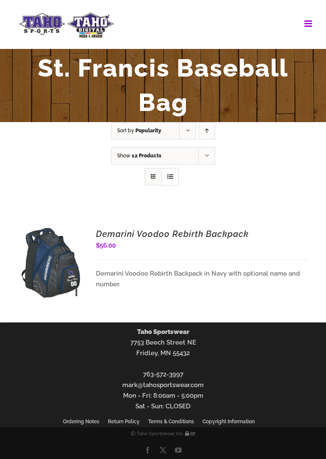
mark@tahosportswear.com (163, 385)
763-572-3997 (163, 374)
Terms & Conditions (171, 422)
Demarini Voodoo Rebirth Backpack (172, 234)
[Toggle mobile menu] (308, 23)
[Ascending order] (207, 131)
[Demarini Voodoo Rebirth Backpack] (50, 233)
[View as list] (170, 176)
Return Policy (124, 422)
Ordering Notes (81, 422)
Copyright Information (228, 422)
